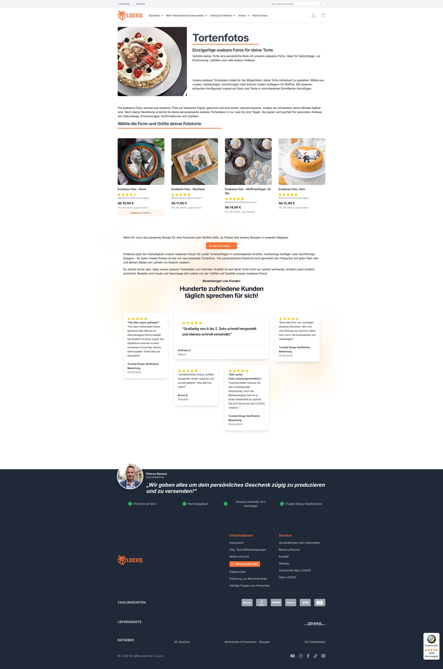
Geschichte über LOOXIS (295, 570)
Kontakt (140, 3)
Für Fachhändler (315, 642)
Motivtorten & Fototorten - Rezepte (247, 642)
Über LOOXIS (287, 577)
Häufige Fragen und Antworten (249, 585)
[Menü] (437, 635)
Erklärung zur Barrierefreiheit (248, 578)
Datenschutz (237, 571)
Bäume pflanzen (289, 549)
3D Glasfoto (182, 642)
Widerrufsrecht (239, 556)
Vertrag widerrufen (246, 564)
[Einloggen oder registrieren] (313, 16)
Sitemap (284, 563)
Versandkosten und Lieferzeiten (299, 542)
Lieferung (123, 3)
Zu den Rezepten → (221, 245)
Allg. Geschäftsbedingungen (247, 549)
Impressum (236, 542)
